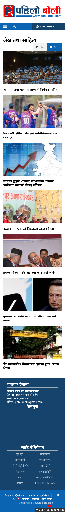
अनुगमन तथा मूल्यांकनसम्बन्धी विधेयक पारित (30, 89)
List (42, 47)
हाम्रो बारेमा (47, 499)
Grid (56, 47)
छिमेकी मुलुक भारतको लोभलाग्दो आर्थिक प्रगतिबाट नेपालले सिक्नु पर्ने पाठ (28, 183)
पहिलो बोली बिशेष (20, 466)
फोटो (20, 477)
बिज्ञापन (26, 499)
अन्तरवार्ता (20, 460)
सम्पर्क (35, 499)
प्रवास (20, 483)
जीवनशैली (45, 466)
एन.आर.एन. (45, 460)
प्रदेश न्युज (20, 471)
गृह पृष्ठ (19, 454)
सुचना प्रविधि (45, 471)
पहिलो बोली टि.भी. (45, 477)
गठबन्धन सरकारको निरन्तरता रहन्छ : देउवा (28, 229)
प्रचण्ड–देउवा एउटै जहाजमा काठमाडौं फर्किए (30, 272)
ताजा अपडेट (47, 26)
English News (45, 483)
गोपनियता (45, 454)
